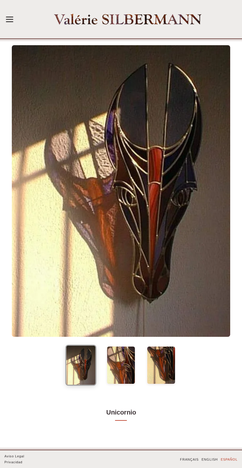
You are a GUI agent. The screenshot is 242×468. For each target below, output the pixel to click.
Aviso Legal (14, 456)
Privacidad (13, 462)
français (189, 459)
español (229, 459)
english (210, 459)
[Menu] (9, 19)
